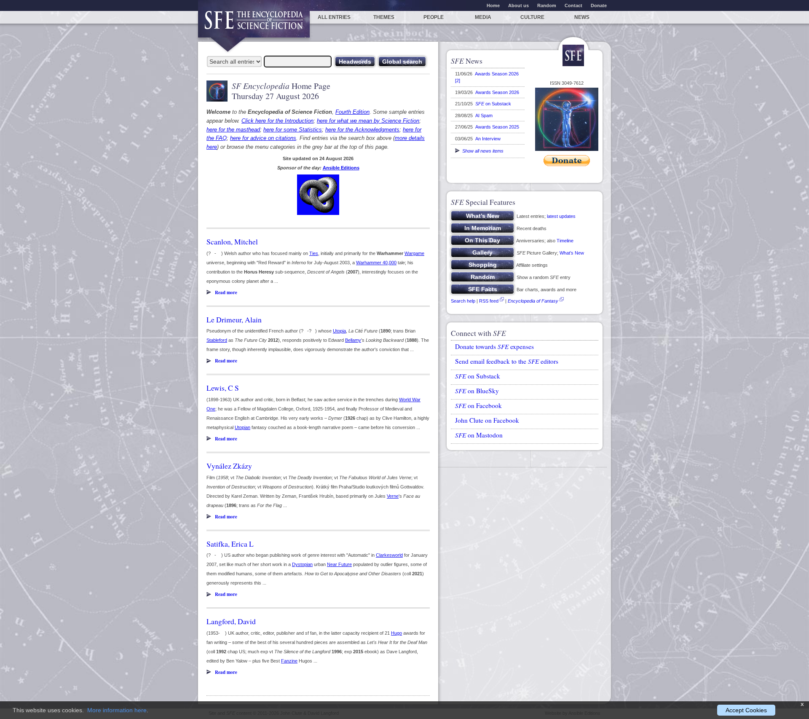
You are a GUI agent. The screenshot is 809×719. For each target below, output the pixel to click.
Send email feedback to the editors (506, 361)
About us (518, 5)
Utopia (339, 330)
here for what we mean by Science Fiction (368, 121)
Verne (393, 496)
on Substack (493, 103)
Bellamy (353, 340)
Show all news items (482, 150)
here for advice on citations (263, 138)
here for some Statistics (292, 129)
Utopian (242, 427)
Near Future (339, 564)
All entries (334, 17)
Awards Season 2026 (497, 92)
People (433, 17)
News (581, 17)
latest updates (561, 216)
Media (483, 17)
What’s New (572, 252)
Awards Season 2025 (497, 126)
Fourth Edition (352, 112)
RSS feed (488, 300)
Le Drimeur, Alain (234, 319)
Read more (226, 292)
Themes (383, 17)
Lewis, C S (222, 388)
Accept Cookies (746, 710)
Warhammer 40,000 (376, 262)
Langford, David (231, 621)
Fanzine (289, 660)
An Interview (488, 138)
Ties (313, 253)
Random (546, 5)
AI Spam (484, 115)
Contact (573, 5)
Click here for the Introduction (277, 121)
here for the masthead (233, 129)
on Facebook (478, 405)
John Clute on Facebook (487, 420)
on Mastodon (479, 435)
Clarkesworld (389, 555)
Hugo (396, 633)
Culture (532, 17)
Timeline (565, 240)
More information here (117, 710)
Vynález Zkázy (229, 466)
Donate (599, 5)
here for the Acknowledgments (362, 129)
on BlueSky (477, 390)
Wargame (414, 253)
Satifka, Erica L (230, 544)
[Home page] (254, 24)
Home (493, 5)
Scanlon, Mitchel (232, 241)
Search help (463, 300)
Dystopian (302, 564)
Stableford (216, 340)
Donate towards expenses (494, 346)
